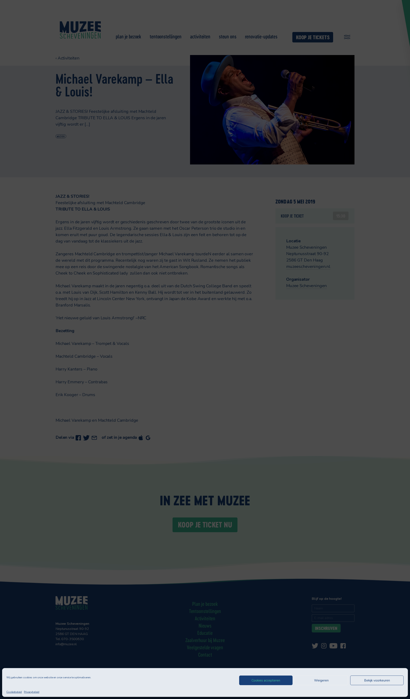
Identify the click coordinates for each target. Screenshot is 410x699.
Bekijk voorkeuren (377, 680)
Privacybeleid (31, 692)
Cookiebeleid (14, 692)
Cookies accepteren (266, 680)
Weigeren (321, 680)
